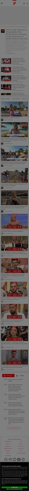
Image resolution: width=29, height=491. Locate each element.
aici (10, 474)
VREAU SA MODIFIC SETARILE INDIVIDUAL (14, 489)
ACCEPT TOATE (14, 487)
